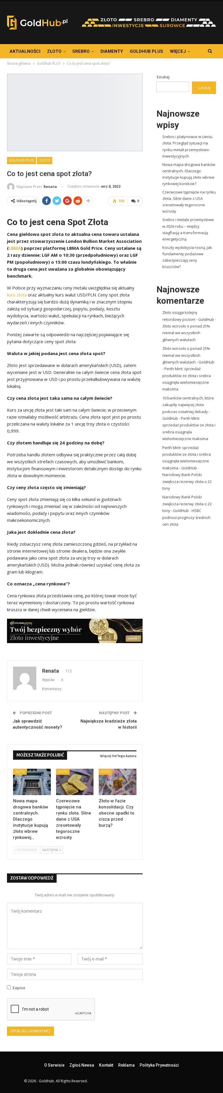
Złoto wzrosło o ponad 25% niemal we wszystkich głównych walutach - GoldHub (188, 355)
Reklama (126, 1065)
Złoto (54, 51)
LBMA (15, 248)
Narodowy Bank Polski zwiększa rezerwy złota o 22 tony (187, 481)
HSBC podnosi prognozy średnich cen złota (186, 517)
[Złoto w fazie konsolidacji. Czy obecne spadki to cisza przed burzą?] (117, 782)
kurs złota (17, 295)
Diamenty (111, 51)
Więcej (178, 51)
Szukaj (163, 76)
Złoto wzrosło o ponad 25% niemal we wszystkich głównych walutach (186, 332)
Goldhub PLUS (146, 51)
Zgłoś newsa (81, 1065)
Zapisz (18, 987)
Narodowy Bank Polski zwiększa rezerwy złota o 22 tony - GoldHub (187, 503)
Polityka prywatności (159, 1065)
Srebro (81, 51)
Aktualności (25, 51)
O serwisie (54, 1065)
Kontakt (106, 1065)
